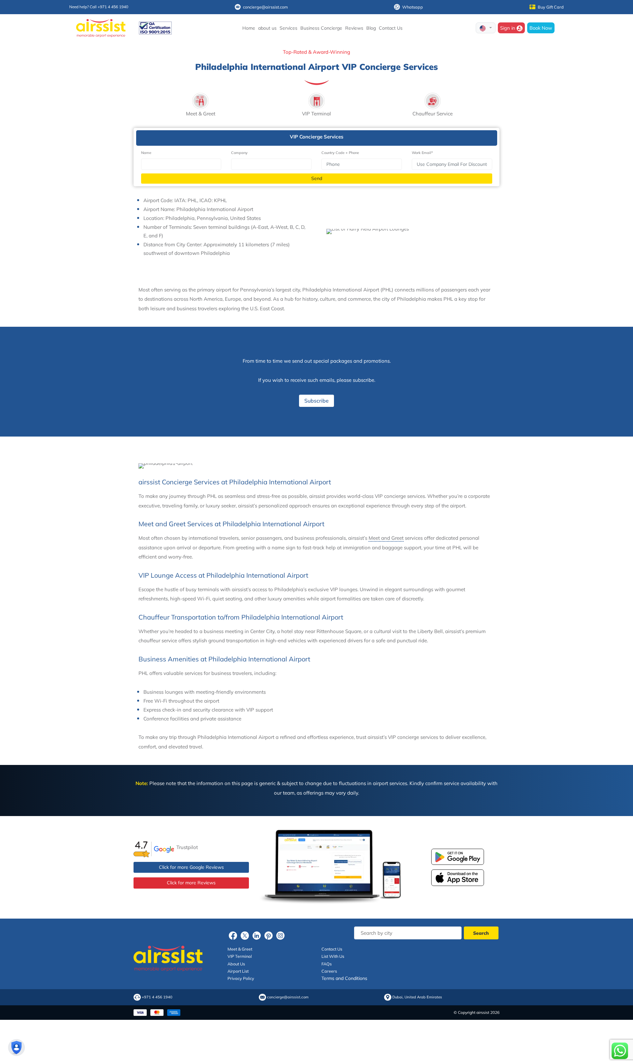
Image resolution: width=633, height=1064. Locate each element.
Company (239, 152)
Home (248, 28)
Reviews (354, 28)
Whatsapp (412, 7)
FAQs (326, 963)
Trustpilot (187, 847)
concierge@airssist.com (265, 7)
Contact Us (391, 28)
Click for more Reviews (191, 883)
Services (288, 28)
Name (146, 152)
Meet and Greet (386, 538)
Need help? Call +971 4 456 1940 (98, 6)
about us (267, 28)
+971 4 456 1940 (157, 997)
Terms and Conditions (344, 978)
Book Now (540, 28)
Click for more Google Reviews (191, 867)
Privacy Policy (240, 978)
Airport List (238, 971)
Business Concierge (321, 28)
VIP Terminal (239, 956)
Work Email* (422, 152)
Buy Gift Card (551, 7)
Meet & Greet (239, 949)
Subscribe (316, 400)
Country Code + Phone (340, 152)
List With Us (332, 956)
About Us (236, 963)
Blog (371, 28)
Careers (329, 971)
